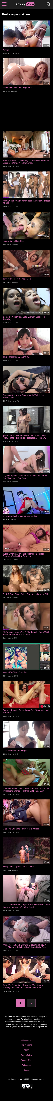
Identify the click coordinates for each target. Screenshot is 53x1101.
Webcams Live (26, 1040)
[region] (26, 1071)
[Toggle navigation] (4, 4)
